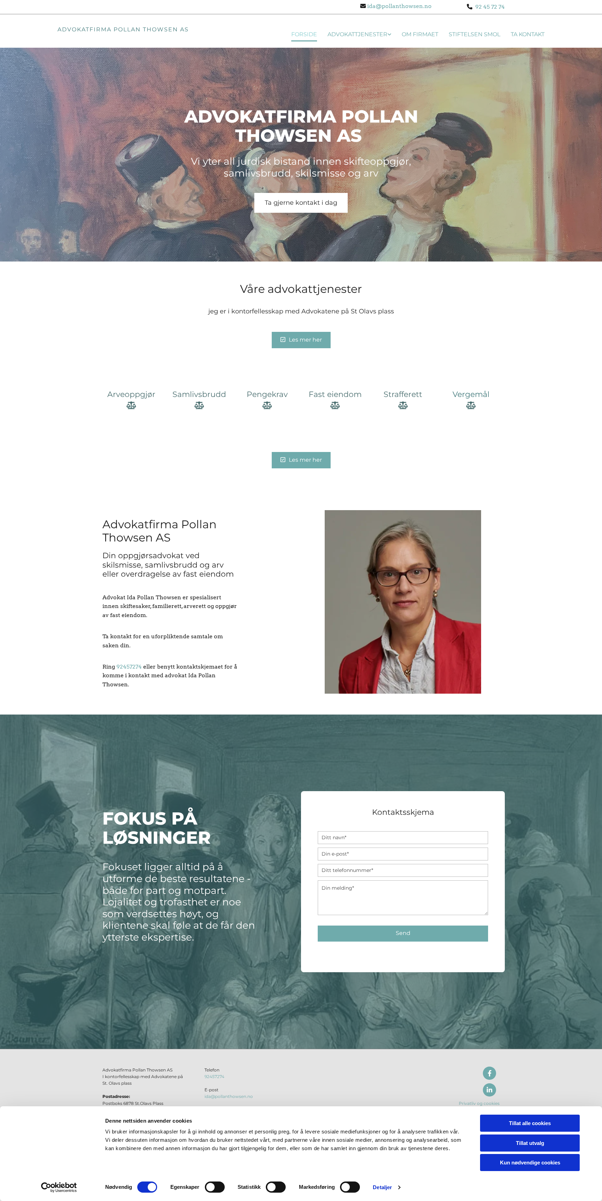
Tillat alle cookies (530, 1123)
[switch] (215, 1187)
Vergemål (471, 394)
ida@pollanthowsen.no (399, 6)
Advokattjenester (357, 34)
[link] (354, 33)
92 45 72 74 (488, 6)
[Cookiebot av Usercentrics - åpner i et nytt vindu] (59, 1187)
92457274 (129, 666)
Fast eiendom (335, 394)
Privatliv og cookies (479, 1103)
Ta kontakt (528, 34)
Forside (304, 34)
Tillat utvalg (530, 1143)
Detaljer (382, 1187)
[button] (301, 203)
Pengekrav (267, 394)
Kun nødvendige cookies (530, 1162)
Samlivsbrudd (199, 394)
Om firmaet (420, 34)
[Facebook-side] (489, 1073)
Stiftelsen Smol (474, 34)
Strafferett (403, 394)
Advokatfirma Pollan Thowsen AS (123, 29)
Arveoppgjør (131, 394)
